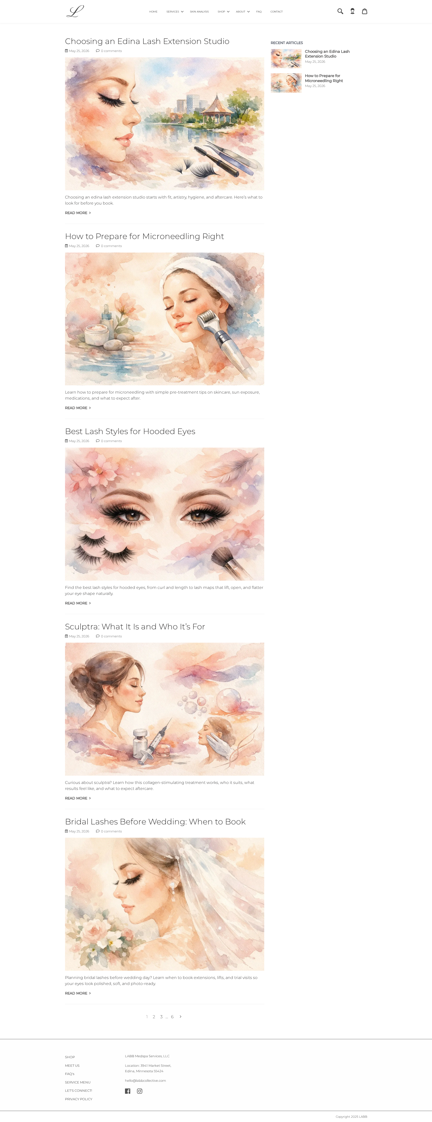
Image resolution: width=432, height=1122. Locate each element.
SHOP (221, 11)
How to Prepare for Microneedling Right (144, 236)
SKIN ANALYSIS (199, 11)
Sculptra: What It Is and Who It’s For (135, 626)
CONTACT (276, 11)
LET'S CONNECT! (78, 1090)
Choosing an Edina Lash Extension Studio (147, 41)
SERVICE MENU (77, 1082)
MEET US (72, 1065)
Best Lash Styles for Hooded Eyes (130, 431)
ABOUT (240, 11)
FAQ (259, 11)
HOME (153, 11)
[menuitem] (153, 12)
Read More (76, 213)
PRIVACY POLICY (78, 1099)
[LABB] (75, 12)
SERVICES (172, 11)
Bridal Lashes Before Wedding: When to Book (155, 821)
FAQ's (69, 1074)
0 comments (111, 51)
